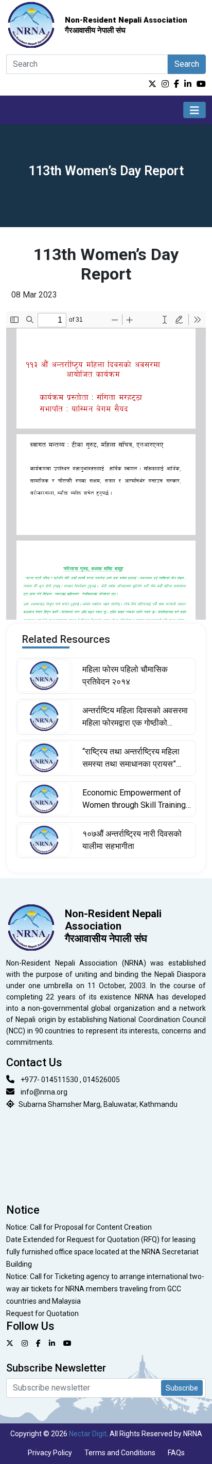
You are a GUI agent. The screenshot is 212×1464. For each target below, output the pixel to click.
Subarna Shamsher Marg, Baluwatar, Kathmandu (98, 1104)
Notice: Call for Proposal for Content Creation (79, 1227)
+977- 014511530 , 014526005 (70, 1080)
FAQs (176, 1453)
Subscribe (182, 1387)
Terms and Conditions (119, 1453)
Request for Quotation (42, 1313)
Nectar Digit (88, 1434)
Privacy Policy (50, 1453)
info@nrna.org (44, 1092)
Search (186, 64)
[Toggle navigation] (194, 110)
